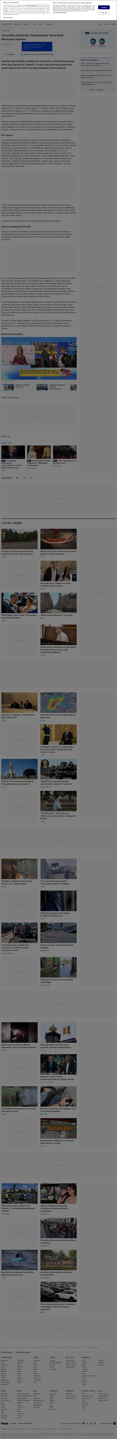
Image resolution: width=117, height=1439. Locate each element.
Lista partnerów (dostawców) (59, 12)
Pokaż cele (104, 12)
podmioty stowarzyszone (31, 5)
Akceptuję (104, 7)
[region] (58, 10)
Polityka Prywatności (8, 17)
